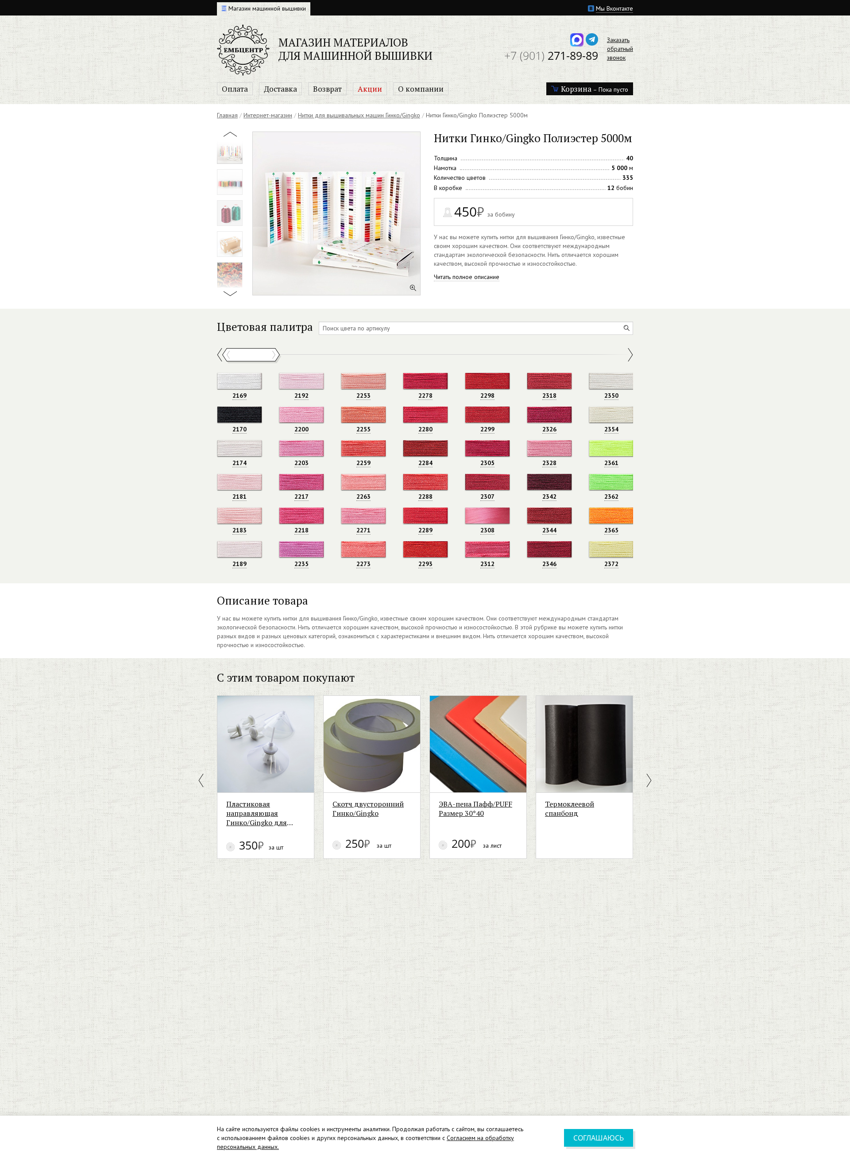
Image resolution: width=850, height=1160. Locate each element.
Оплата (235, 89)
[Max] (576, 39)
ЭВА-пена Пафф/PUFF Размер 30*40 (475, 808)
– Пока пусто (594, 89)
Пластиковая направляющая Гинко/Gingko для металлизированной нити (260, 813)
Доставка (280, 89)
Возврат (327, 89)
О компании (421, 89)
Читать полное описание (466, 277)
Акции (370, 89)
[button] (202, 780)
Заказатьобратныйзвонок (620, 49)
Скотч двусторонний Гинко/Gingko (368, 808)
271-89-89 (551, 55)
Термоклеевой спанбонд (569, 808)
